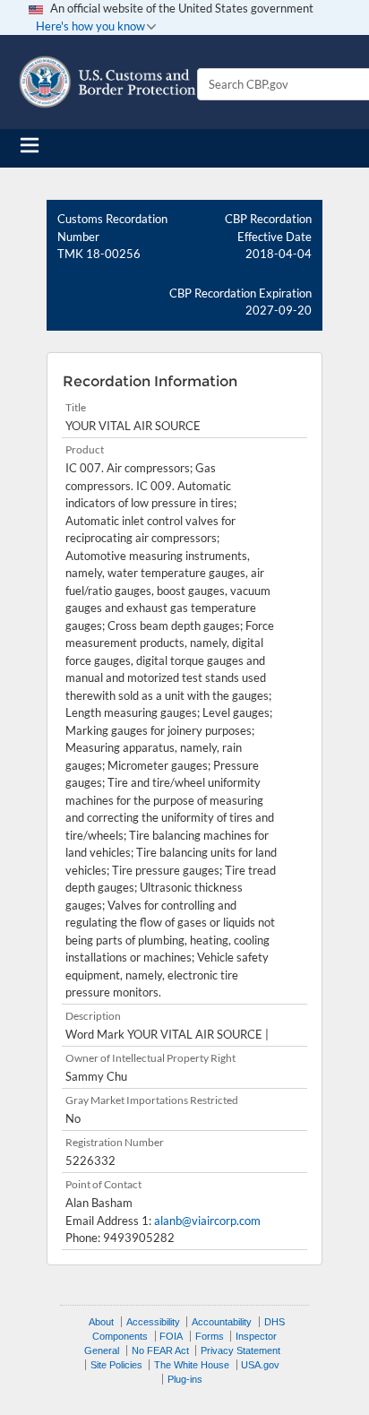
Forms (209, 1336)
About (101, 1321)
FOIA (171, 1336)
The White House (191, 1364)
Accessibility (153, 1321)
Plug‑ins (184, 1379)
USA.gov (260, 1364)
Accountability (222, 1321)
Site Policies (116, 1364)
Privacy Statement (240, 1350)
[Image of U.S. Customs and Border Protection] (107, 81)
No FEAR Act (160, 1350)
